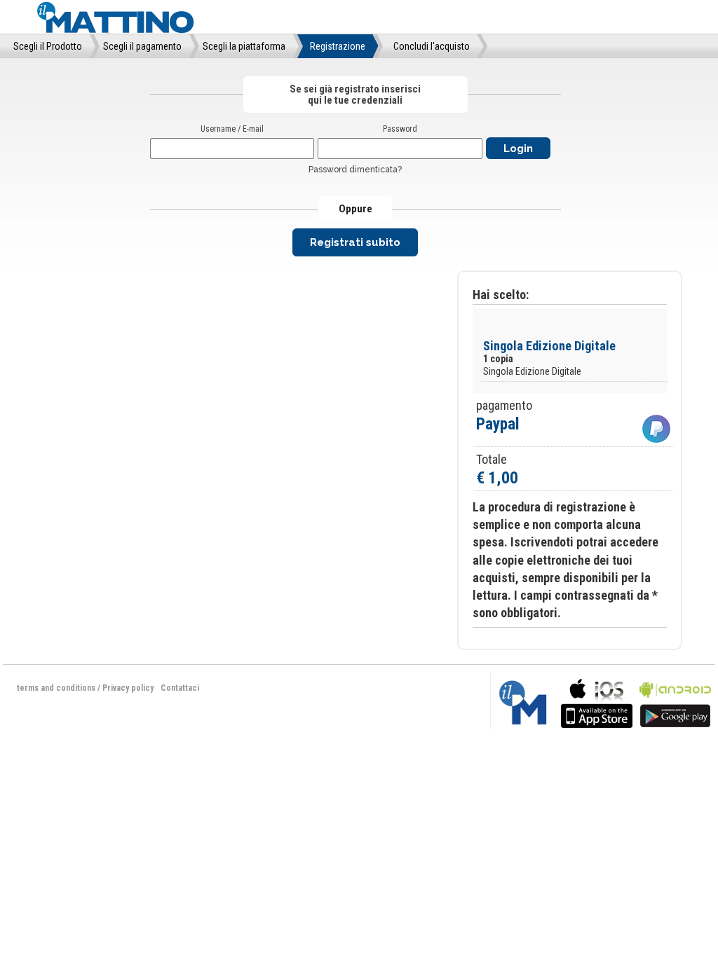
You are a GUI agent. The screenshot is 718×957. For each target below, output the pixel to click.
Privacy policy (128, 688)
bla (596, 701)
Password (400, 129)
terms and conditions (56, 688)
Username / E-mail (232, 129)
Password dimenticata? (355, 169)
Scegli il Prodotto (47, 46)
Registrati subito (355, 242)
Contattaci (180, 688)
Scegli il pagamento (142, 46)
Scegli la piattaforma (244, 46)
